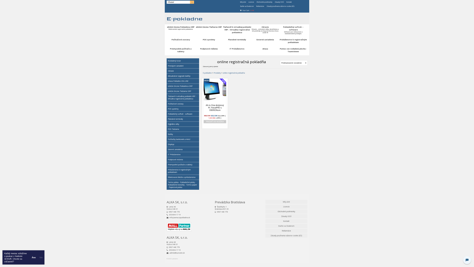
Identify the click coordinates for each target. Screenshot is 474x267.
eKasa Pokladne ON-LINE (178, 81)
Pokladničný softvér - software (180, 114)
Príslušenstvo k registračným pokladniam (179, 170)
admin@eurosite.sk (177, 253)
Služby (170, 134)
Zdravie (171, 71)
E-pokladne (185, 18)
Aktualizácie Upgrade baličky (179, 76)
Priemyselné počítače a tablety (180, 164)
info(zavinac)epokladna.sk (179, 217)
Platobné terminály (175, 119)
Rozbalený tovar (174, 61)
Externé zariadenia (175, 149)
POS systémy (173, 109)
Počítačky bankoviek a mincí (179, 139)
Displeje (171, 144)
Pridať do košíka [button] (215, 121)
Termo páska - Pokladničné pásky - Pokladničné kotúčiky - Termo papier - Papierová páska (182, 184)
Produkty (217, 73)
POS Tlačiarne (173, 129)
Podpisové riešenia (175, 159)
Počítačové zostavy (175, 104)
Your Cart (248, 10)
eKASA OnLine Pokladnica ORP (180, 86)
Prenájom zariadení (175, 66)
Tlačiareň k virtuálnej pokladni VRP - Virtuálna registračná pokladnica (182, 97)
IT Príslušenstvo (174, 154)
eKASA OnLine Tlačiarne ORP (179, 91)
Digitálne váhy (173, 124)
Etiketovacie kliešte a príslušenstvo (182, 177)
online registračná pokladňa (234, 73)
